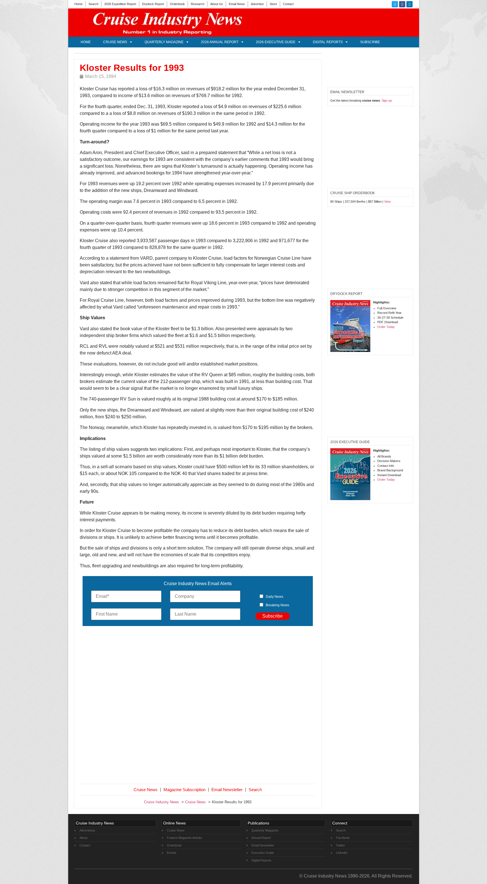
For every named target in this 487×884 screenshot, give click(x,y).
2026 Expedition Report (120, 4)
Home (78, 4)
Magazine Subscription (184, 789)
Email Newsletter (227, 789)
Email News (237, 4)
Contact (288, 4)
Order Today (386, 327)
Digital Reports (328, 42)
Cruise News (115, 42)
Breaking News (277, 605)
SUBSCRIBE (370, 42)
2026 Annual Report (219, 42)
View (387, 201)
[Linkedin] (409, 4)
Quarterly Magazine (164, 42)
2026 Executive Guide (275, 42)
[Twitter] (395, 4)
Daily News (274, 597)
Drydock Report (153, 4)
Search (93, 4)
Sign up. (387, 100)
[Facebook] (402, 4)
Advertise (257, 4)
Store (273, 4)
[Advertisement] (198, 706)
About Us (216, 4)
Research (197, 4)
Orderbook (177, 4)
